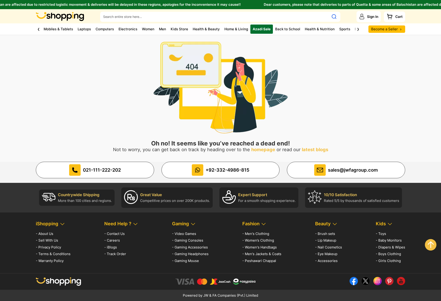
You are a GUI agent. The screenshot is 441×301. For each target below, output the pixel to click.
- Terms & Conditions (53, 254)
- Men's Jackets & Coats (261, 254)
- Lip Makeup (325, 240)
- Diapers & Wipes (390, 247)
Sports (344, 29)
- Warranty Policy (50, 261)
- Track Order (115, 254)
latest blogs (315, 149)
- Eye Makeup (326, 254)
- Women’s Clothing (258, 240)
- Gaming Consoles (187, 240)
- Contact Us (114, 233)
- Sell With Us (47, 240)
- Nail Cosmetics (328, 247)
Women (148, 29)
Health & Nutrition (320, 29)
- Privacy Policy (48, 247)
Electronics (128, 29)
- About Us (44, 233)
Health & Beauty (206, 29)
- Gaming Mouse (185, 261)
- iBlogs (110, 247)
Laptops (84, 29)
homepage (263, 149)
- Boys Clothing (388, 254)
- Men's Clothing (255, 233)
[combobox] (215, 16)
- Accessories (326, 261)
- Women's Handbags (259, 247)
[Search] (334, 16)
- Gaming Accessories (190, 247)
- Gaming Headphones (190, 254)
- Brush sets (325, 233)
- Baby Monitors (389, 240)
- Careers (112, 240)
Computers (105, 29)
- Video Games (184, 233)
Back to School (287, 29)
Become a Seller (386, 29)
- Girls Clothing (388, 261)
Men (162, 29)
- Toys (381, 233)
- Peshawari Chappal (259, 261)
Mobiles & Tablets (58, 29)
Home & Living (236, 29)
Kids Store (179, 29)
